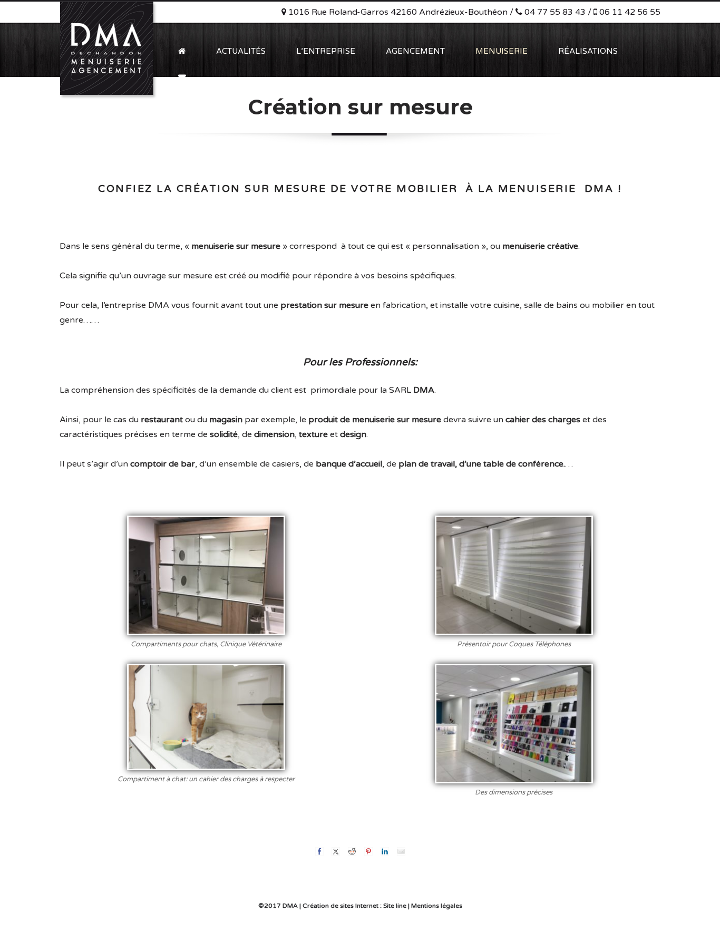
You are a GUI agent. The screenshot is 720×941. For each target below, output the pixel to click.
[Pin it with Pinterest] (368, 851)
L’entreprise (325, 51)
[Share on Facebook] (319, 851)
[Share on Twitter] (336, 851)
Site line (394, 905)
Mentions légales (436, 905)
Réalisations (588, 51)
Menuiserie (501, 51)
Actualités (241, 51)
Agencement (415, 51)
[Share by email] (401, 851)
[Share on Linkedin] (385, 851)
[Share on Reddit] (352, 851)
